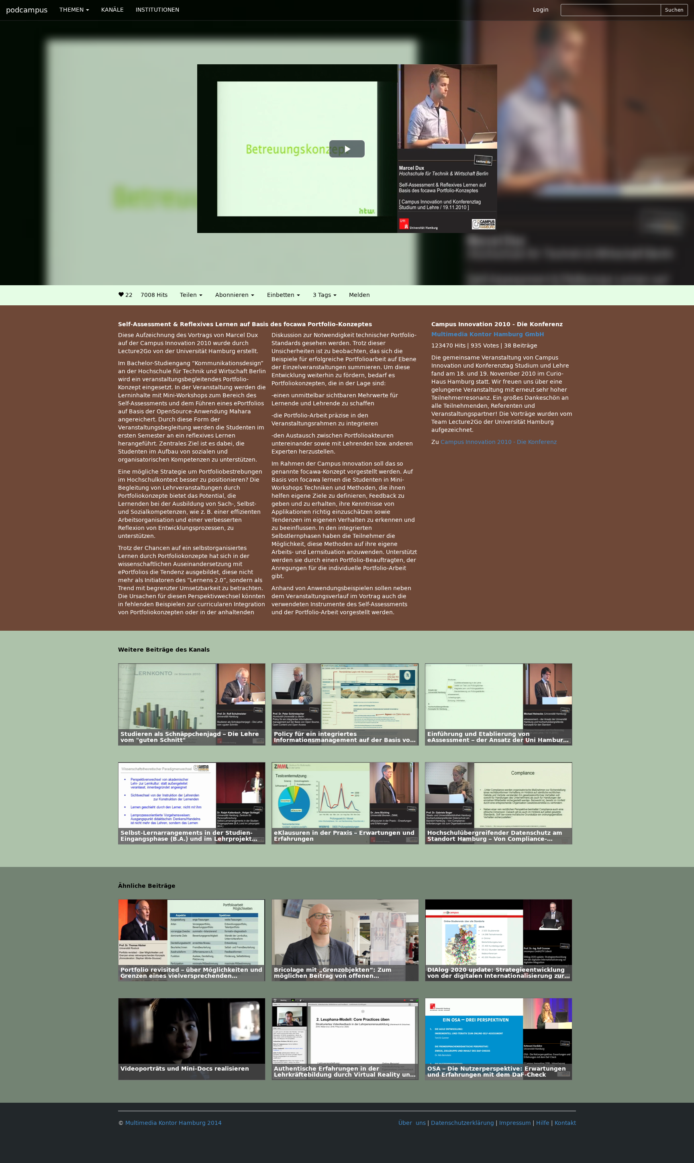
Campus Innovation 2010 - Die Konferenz (499, 442)
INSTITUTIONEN (157, 9)
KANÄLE (112, 9)
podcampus (26, 10)
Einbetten (281, 295)
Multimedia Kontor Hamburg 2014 (173, 1123)
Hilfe (542, 1123)
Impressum (515, 1123)
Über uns (412, 1123)
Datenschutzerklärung (462, 1123)
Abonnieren (232, 295)
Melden (359, 295)
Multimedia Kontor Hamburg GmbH (487, 334)
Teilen (189, 295)
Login (541, 9)
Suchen (674, 10)
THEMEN (72, 9)
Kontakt (565, 1123)
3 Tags (323, 295)
